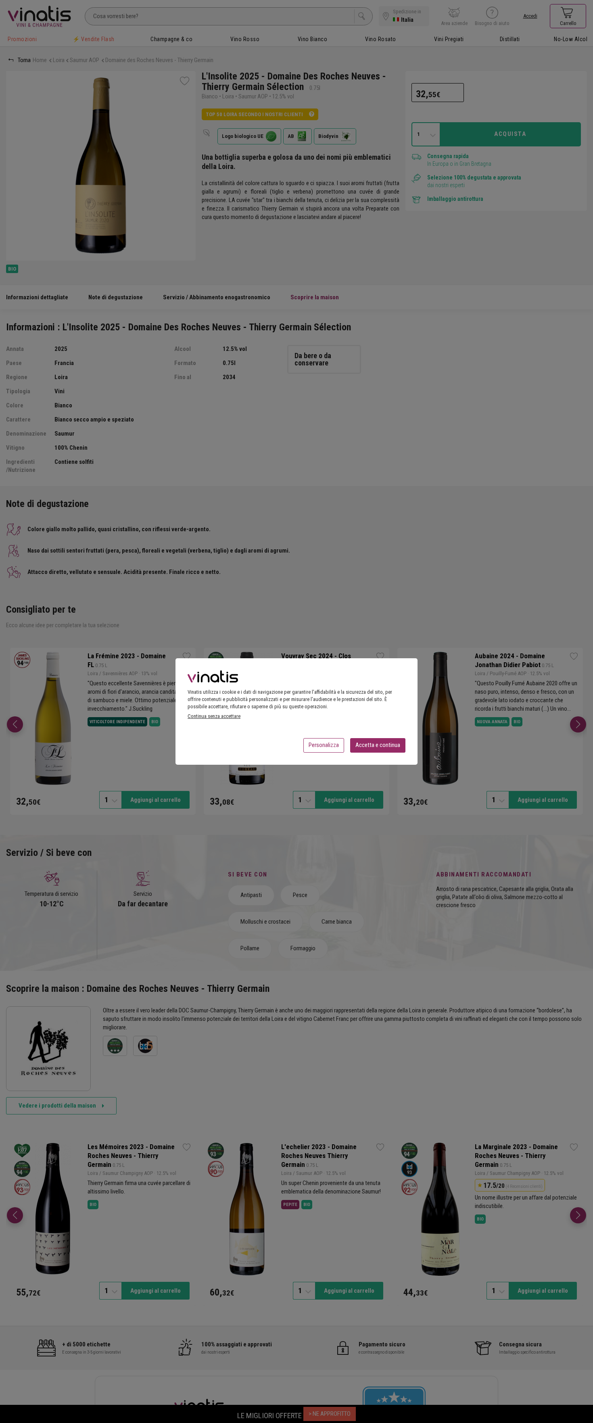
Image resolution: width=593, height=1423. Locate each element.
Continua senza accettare (214, 716)
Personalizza (324, 745)
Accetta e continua (377, 745)
